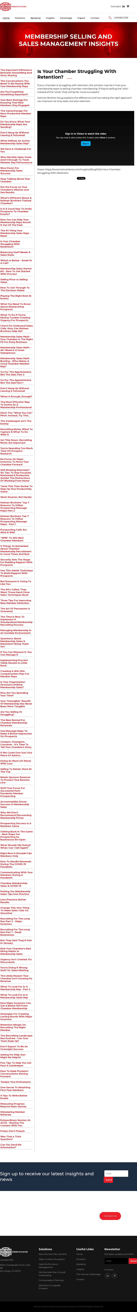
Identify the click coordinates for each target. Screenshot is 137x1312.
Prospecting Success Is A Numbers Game (15, 824)
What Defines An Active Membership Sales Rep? (15, 142)
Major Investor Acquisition (52, 1259)
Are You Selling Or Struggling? (11, 713)
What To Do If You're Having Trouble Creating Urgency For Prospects (15, 318)
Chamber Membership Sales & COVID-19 (13, 884)
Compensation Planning (51, 1280)
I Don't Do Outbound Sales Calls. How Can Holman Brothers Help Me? (16, 328)
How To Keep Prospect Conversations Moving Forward (14, 1074)
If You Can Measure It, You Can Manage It (16, 653)
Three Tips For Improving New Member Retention (15, 601)
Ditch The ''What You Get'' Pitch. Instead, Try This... (16, 414)
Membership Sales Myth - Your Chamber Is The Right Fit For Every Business (16, 339)
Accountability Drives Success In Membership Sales (14, 804)
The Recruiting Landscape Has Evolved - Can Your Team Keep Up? (16, 1038)
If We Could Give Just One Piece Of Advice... (16, 754)
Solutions (20, 18)
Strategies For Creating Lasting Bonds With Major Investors (16, 1017)
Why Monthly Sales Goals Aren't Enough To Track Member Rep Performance (16, 160)
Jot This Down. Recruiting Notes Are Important (16, 441)
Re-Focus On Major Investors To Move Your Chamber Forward (14, 462)
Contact (95, 18)
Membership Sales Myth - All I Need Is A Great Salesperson (15, 350)
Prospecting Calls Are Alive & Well (13, 531)
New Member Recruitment (53, 1254)
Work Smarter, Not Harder (16, 497)
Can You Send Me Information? (10, 1146)
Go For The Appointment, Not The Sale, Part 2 (15, 373)
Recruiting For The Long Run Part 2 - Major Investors (15, 921)
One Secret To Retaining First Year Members (15, 1088)
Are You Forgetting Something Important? (14, 93)
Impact (81, 18)
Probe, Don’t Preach (12, 1131)
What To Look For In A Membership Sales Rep (14, 996)
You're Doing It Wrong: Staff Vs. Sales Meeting (14, 969)
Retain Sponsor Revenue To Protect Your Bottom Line (15, 780)
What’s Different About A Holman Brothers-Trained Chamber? (16, 201)
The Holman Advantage (88, 1274)
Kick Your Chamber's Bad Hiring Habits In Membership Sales (15, 951)
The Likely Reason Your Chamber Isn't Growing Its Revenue (16, 978)
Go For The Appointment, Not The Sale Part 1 (15, 381)
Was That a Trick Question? (10, 1138)
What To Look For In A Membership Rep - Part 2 (15, 988)
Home (6, 18)
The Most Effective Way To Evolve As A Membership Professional (16, 405)
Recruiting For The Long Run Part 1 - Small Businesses (15, 932)
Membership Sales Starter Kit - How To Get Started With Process (16, 271)
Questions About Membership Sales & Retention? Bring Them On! (14, 642)
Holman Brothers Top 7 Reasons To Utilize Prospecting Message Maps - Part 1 (14, 520)
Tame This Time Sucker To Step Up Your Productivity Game (16, 489)
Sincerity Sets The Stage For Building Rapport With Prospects (16, 562)
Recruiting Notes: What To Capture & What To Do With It (16, 432)
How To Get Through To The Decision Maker (15, 289)
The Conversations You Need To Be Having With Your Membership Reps (15, 84)
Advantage (66, 18)
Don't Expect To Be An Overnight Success (14, 1048)
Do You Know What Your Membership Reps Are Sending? (15, 124)
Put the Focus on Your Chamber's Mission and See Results (14, 190)
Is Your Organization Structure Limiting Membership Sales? (12, 685)
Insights (50, 18)
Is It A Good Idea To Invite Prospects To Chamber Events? (16, 211)
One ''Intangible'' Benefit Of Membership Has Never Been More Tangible (16, 704)
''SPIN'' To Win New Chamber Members (12, 539)
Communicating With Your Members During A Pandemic (16, 875)
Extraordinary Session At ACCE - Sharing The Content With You (15, 1123)
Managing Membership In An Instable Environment (15, 631)
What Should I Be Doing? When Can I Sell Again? (15, 846)
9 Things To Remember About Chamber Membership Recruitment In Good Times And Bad (15, 550)
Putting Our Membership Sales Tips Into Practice (15, 892)
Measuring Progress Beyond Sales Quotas (13, 1105)
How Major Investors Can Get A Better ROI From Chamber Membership (15, 1006)
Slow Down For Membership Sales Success (11, 171)
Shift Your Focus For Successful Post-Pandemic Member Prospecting (12, 792)
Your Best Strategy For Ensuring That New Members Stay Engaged (14, 103)
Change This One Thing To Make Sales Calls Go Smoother (14, 910)
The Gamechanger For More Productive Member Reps (15, 113)
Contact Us (110, 1216)
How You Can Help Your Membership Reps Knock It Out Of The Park (15, 222)
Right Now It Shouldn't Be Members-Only (16, 854)
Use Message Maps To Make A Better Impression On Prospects (16, 734)
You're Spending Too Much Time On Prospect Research (16, 451)
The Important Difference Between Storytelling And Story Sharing (16, 73)
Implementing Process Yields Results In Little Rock (14, 663)
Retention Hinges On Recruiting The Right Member (13, 1027)
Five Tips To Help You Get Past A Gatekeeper (15, 1064)
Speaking (35, 18)
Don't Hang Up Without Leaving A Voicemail (14, 134)
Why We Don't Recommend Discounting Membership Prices (15, 815)
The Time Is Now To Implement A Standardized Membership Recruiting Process (16, 620)
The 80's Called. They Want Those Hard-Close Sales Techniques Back (15, 592)
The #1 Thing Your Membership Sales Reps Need (14, 233)
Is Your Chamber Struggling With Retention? (10, 244)
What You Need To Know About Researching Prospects (15, 307)
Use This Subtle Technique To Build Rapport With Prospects (16, 573)
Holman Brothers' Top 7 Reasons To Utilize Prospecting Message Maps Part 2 (14, 506)
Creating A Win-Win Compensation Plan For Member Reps (14, 674)
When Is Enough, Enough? (16, 396)
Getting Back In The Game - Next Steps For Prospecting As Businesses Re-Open (16, 835)
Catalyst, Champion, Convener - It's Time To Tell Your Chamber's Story (15, 744)
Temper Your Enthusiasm (15, 1082)
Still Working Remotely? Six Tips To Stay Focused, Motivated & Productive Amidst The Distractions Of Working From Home (15, 475)
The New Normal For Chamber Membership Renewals (13, 723)
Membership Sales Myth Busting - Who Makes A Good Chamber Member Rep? (14, 362)
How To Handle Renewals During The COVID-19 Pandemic (15, 864)
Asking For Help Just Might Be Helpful (12, 1056)
